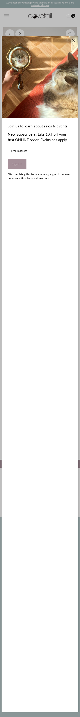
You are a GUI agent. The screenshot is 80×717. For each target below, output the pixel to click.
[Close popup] (73, 40)
